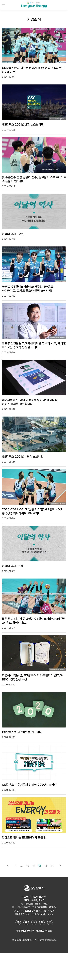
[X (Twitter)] (49, 922)
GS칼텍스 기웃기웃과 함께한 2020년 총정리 (29, 784)
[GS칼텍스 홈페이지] (18, 922)
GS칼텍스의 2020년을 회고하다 (22, 732)
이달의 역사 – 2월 (13, 234)
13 (45, 865)
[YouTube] (26, 922)
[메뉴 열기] (3, 5)
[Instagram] (34, 922)
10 (27, 865)
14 (52, 865)
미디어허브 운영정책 (25, 930)
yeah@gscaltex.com (42, 914)
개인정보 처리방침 (44, 930)
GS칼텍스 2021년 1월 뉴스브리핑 (22, 456)
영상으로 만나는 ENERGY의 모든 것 (24, 837)
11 (34, 865)
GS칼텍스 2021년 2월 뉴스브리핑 (23, 124)
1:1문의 (51, 910)
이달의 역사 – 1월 (12, 566)
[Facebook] (42, 922)
